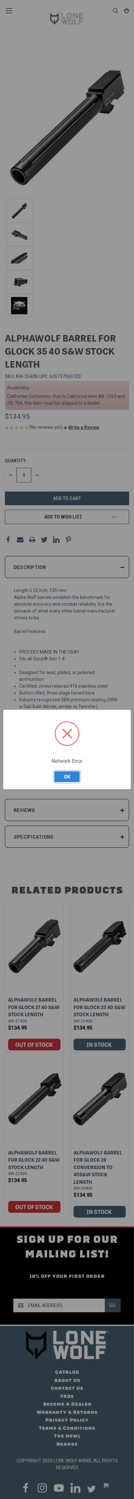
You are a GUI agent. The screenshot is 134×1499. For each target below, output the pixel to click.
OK (67, 776)
